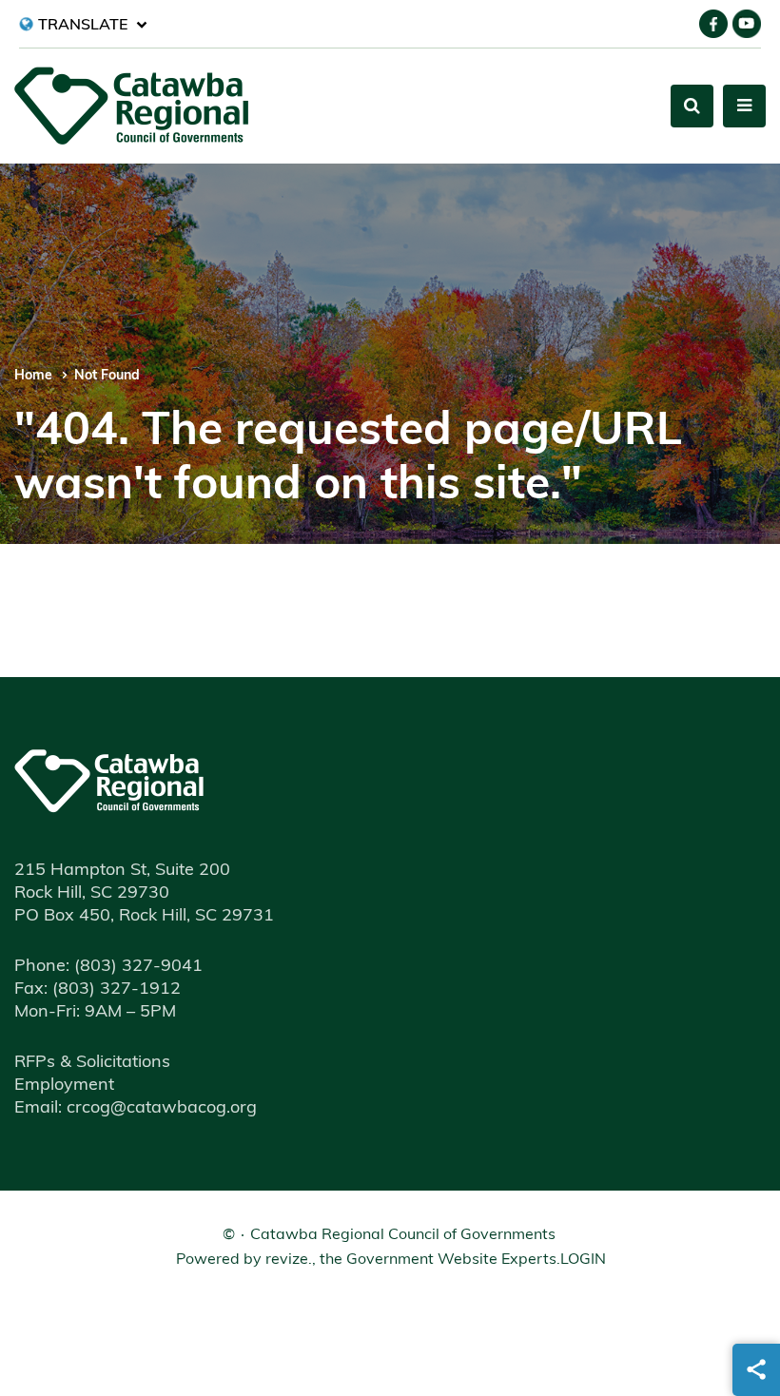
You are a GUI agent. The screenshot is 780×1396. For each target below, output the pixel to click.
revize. (288, 1260)
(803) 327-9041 (108, 967)
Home (33, 376)
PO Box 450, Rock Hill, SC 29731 (144, 916)
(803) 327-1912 (97, 990)
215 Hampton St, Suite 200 (122, 871)
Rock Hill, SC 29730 (91, 893)
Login (583, 1260)
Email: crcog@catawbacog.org (135, 1108)
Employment (64, 1086)
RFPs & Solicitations (92, 1063)
